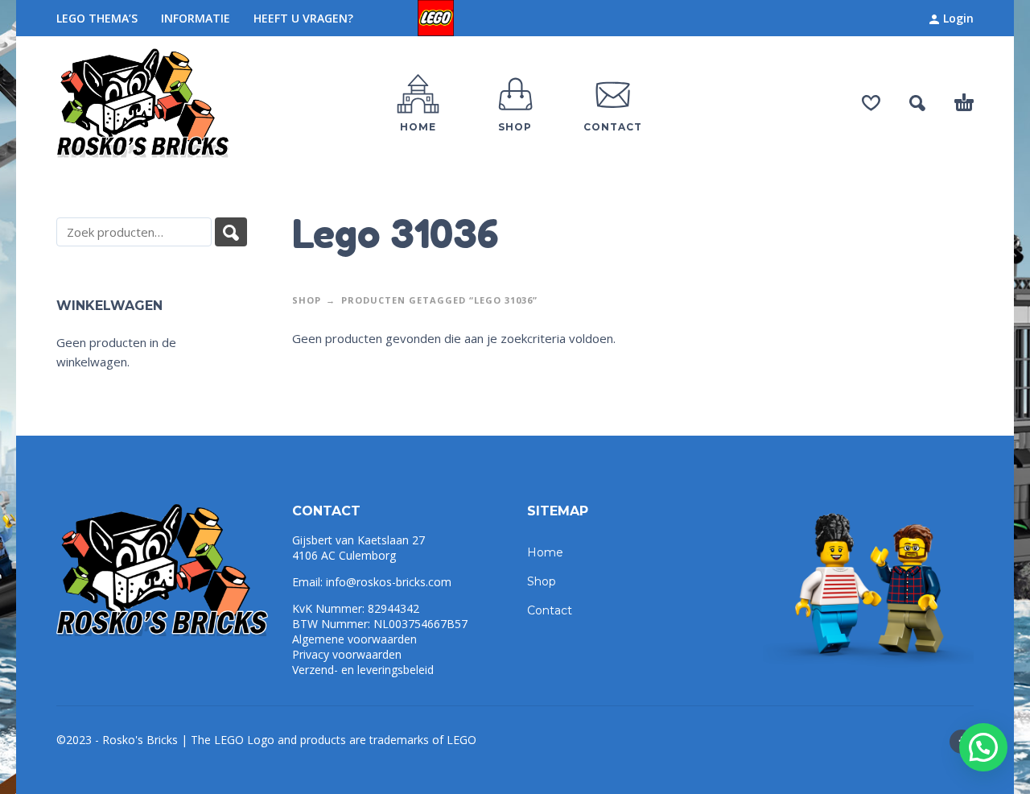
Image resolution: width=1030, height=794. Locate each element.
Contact (549, 610)
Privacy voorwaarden (347, 654)
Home (545, 552)
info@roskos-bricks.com (388, 581)
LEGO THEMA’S (97, 18)
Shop (306, 300)
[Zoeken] (231, 231)
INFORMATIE (195, 18)
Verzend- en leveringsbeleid (363, 669)
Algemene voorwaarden (354, 639)
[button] (983, 747)
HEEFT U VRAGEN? (303, 18)
